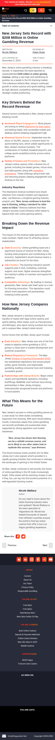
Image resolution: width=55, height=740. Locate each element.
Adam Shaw (39, 52)
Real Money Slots (27, 613)
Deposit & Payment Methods (27, 634)
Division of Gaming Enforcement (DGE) (31, 358)
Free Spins (27, 609)
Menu (50, 10)
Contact (27, 576)
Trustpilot (18, 559)
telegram (44, 559)
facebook (38, 559)
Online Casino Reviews (27, 638)
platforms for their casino (37, 126)
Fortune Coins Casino (27, 664)
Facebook (18, 536)
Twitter (23, 536)
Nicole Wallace (9, 52)
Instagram (31, 559)
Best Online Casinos (27, 631)
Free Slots (27, 605)
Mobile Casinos (27, 646)
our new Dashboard (41, 2)
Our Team (27, 583)
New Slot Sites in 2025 (27, 642)
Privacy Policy (27, 587)
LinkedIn (25, 559)
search (25, 10)
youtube (50, 559)
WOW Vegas (27, 660)
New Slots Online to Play (27, 616)
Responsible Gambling (27, 591)
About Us (28, 580)
